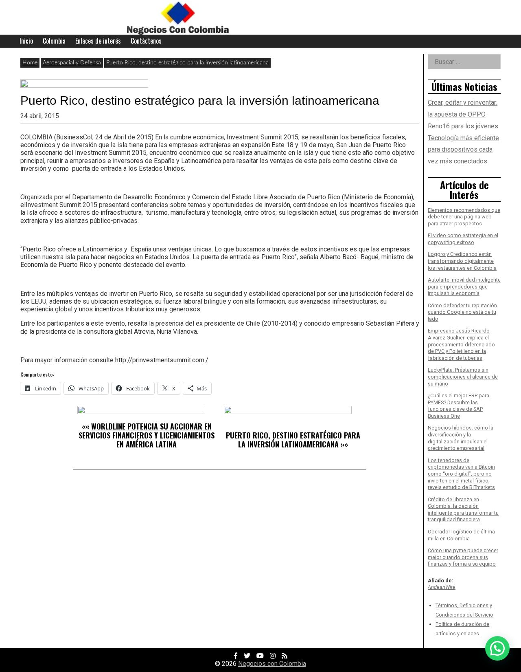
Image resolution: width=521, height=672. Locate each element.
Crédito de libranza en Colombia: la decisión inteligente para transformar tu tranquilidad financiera (463, 509)
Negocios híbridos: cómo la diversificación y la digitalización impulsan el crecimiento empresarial (460, 438)
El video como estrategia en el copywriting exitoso (463, 238)
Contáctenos (146, 41)
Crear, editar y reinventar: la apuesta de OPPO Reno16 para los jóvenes (463, 114)
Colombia (54, 41)
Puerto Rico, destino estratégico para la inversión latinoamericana (293, 439)
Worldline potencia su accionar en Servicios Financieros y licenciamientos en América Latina (147, 435)
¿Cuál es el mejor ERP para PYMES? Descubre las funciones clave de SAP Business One (458, 405)
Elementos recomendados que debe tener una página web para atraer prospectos (464, 217)
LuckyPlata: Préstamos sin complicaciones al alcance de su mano (463, 376)
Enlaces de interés (98, 41)
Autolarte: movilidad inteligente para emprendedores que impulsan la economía (464, 286)
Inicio (26, 41)
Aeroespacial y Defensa (72, 63)
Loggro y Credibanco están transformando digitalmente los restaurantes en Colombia (462, 261)
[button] (497, 648)
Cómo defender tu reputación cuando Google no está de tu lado (462, 312)
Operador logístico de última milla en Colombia (461, 535)
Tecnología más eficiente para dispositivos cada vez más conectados (463, 149)
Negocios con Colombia (272, 664)
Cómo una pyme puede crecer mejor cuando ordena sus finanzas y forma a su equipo (463, 557)
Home (29, 63)
